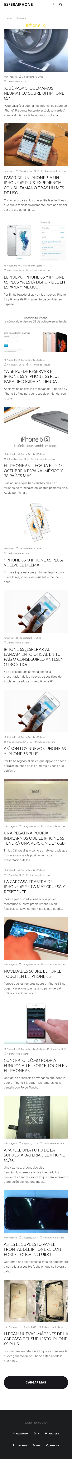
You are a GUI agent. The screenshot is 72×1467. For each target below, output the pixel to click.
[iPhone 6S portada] (36, 611)
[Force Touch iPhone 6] (36, 1022)
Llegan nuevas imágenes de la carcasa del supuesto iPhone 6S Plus (36, 1338)
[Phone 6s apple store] (36, 239)
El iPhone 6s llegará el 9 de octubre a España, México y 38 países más (33, 470)
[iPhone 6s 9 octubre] (36, 428)
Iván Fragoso (10, 76)
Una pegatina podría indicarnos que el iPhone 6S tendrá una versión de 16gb (34, 837)
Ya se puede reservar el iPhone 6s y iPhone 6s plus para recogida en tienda (32, 376)
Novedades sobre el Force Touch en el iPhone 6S (32, 973)
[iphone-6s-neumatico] (36, 50)
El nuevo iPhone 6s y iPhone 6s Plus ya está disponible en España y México (34, 281)
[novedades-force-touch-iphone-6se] (36, 938)
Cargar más (36, 1382)
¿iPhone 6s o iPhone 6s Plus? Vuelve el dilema (33, 562)
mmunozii (9, 170)
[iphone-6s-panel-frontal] (36, 1211)
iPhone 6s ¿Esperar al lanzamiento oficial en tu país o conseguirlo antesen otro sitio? (34, 657)
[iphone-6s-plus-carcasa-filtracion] (36, 1301)
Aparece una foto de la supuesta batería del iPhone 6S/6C (34, 1154)
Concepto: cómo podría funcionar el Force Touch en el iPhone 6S (35, 1065)
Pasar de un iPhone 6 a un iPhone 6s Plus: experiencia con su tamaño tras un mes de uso (34, 185)
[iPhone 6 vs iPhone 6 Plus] (36, 144)
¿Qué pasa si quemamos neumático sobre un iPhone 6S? (34, 93)
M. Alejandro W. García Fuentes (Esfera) (24, 265)
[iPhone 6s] (36, 522)
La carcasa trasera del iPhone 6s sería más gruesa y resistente (34, 886)
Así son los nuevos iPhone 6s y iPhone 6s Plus (35, 751)
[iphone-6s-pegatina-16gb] (36, 800)
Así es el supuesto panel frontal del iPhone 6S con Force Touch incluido (32, 1249)
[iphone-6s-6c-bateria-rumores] (36, 1117)
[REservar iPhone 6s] (36, 333)
